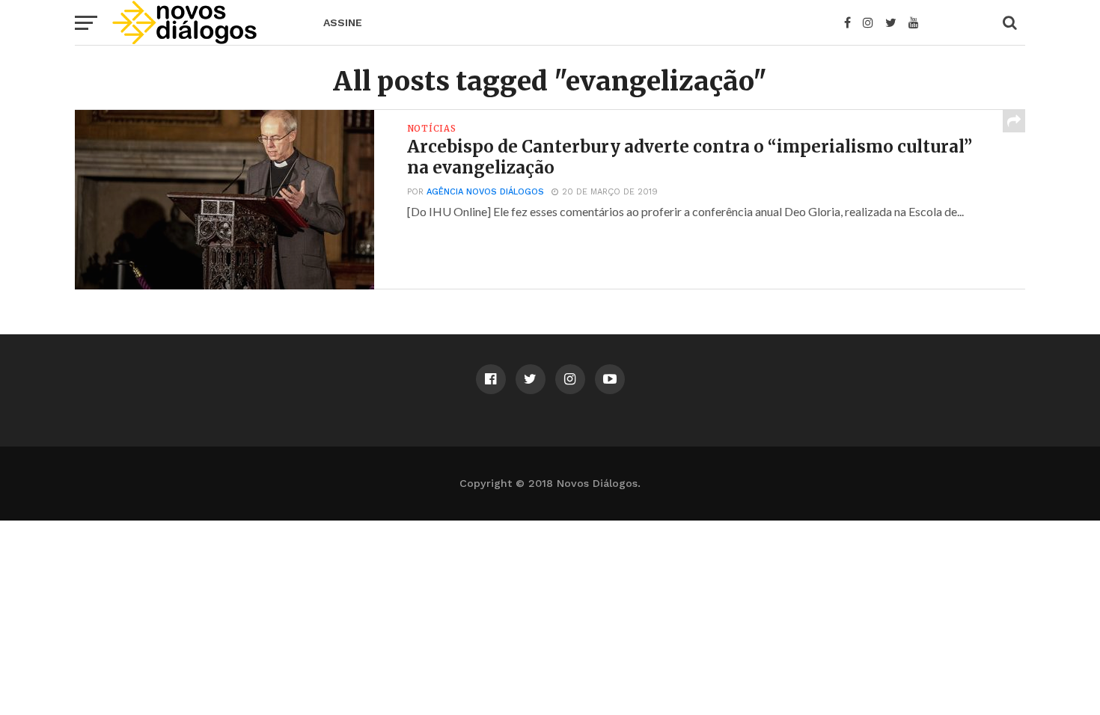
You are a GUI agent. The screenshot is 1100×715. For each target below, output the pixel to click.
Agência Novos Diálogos (485, 192)
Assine (342, 22)
